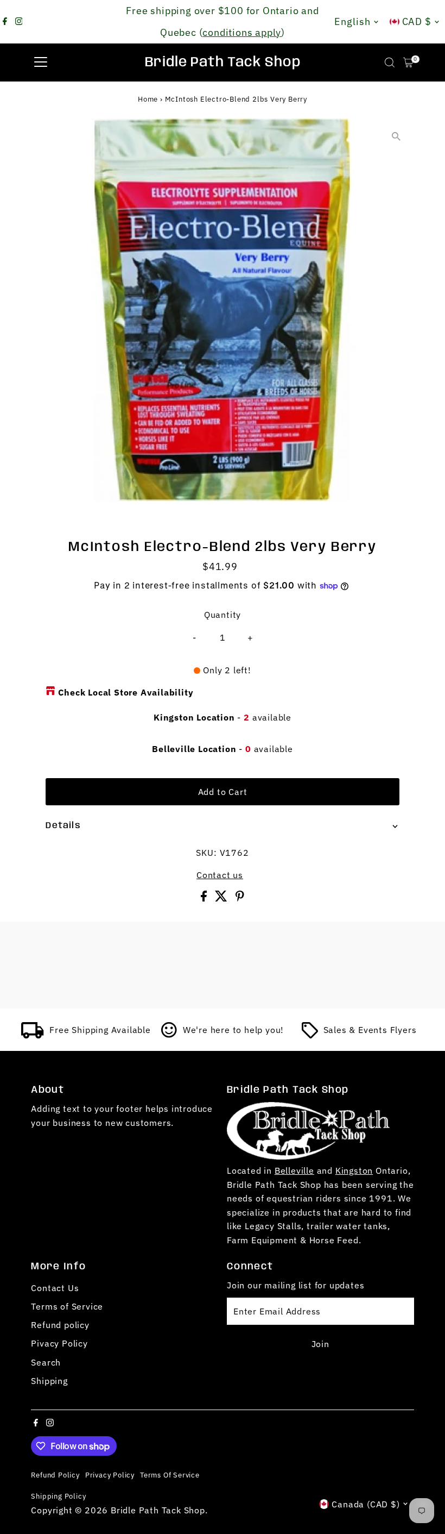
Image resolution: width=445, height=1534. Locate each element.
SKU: (206, 852)
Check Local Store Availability (125, 692)
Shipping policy (58, 1496)
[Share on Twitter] (222, 898)
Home (148, 99)
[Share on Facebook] (205, 898)
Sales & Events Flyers (370, 1029)
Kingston (354, 1170)
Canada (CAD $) (365, 1504)
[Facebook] (5, 22)
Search (46, 1362)
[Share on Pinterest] (240, 898)
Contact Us (55, 1287)
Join (320, 1343)
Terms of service (170, 1475)
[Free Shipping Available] (32, 1035)
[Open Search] (390, 62)
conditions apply (241, 32)
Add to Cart (222, 791)
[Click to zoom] (396, 136)
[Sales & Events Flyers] (310, 1035)
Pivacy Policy (59, 1343)
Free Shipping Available (99, 1029)
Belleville (294, 1170)
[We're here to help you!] (169, 1035)
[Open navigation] (40, 62)
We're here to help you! (233, 1029)
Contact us (219, 875)
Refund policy (60, 1324)
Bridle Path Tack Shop (223, 62)
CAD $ (417, 21)
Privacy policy (110, 1475)
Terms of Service (67, 1306)
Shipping (49, 1380)
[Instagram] (19, 22)
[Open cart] (408, 62)
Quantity (222, 614)
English (352, 21)
